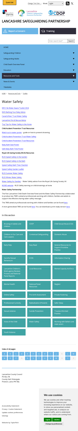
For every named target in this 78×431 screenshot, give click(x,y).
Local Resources (35, 269)
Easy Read (33, 245)
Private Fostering (61, 295)
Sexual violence (10, 311)
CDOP (31, 224)
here (33, 207)
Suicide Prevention (36, 311)
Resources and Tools (12, 76)
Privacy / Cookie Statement (12, 409)
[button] (71, 41)
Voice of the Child (10, 322)
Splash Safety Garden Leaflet (13, 169)
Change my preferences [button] (54, 424)
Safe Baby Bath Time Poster (12, 149)
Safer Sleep (58, 303)
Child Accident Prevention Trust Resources (18, 141)
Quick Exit (9, 2)
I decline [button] (57, 420)
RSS (68, 3)
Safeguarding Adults (11, 59)
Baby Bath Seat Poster (10, 145)
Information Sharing (62, 258)
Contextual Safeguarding (38, 234)
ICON (31, 258)
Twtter (72, 3)
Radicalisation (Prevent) (38, 303)
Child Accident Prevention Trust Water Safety (19, 136)
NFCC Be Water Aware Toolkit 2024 (15, 108)
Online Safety (9, 295)
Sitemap (5, 416)
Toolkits (25, 93)
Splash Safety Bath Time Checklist (15, 165)
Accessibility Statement (10, 406)
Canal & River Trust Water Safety (14, 116)
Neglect (57, 284)
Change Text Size (34, 3)
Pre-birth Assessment (37, 295)
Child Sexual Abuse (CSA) (63, 224)
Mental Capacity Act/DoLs (64, 269)
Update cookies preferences (12, 412)
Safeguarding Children (12, 53)
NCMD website (7, 185)
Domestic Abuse (60, 234)
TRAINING (7, 87)
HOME (6, 47)
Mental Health (9, 284)
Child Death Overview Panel (14, 64)
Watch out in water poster (12, 132)
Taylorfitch (15, 423)
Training (50, 31)
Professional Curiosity (12, 303)
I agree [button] (48, 420)
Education (7, 70)
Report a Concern (16, 31)
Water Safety (34, 322)
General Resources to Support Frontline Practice (62, 247)
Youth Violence (9, 332)
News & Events (9, 81)
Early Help (8, 245)
